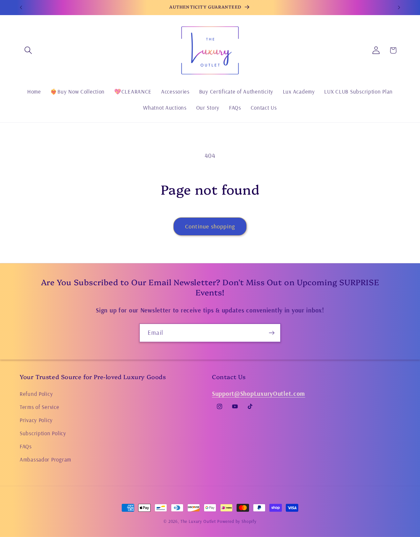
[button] (28, 50)
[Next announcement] (399, 7)
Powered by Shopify (237, 521)
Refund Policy (36, 393)
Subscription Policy (43, 433)
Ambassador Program (45, 459)
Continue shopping (210, 226)
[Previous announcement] (21, 7)
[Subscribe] (271, 332)
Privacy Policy (36, 420)
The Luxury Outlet (198, 521)
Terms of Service (39, 406)
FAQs (26, 446)
